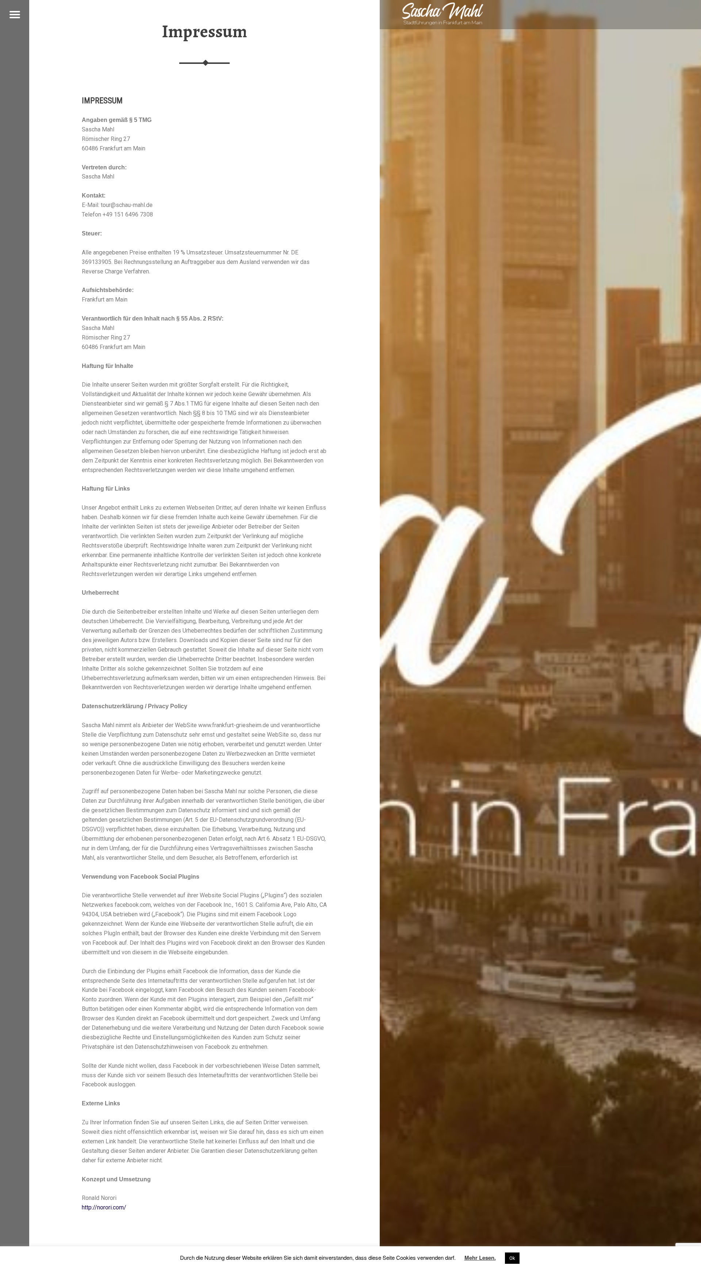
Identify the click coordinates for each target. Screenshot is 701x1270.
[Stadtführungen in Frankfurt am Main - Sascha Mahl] (442, 13)
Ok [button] (512, 1258)
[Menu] (14, 14)
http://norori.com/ (104, 1207)
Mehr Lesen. (480, 1258)
